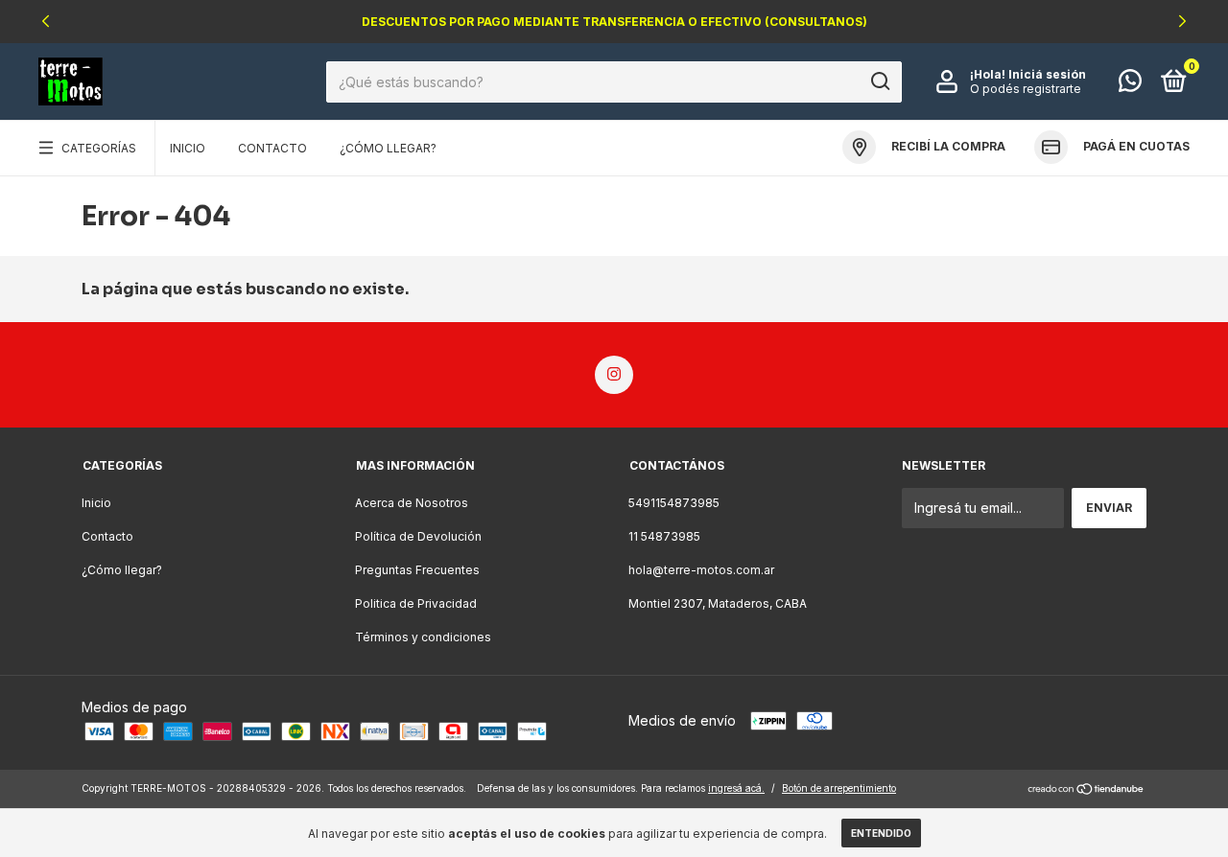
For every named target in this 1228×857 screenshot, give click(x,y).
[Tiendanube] (1086, 790)
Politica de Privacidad (416, 603)
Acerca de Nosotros (411, 503)
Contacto (272, 148)
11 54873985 (664, 536)
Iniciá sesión (1047, 74)
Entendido (881, 833)
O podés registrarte (1025, 88)
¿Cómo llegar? (388, 148)
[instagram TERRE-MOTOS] (614, 375)
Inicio (187, 148)
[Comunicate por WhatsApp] (1130, 85)
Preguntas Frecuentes (417, 570)
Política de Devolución (418, 536)
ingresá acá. (736, 788)
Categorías (98, 148)
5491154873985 (674, 503)
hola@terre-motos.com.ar (701, 570)
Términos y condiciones (423, 637)
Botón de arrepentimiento (839, 788)
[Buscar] (879, 81)
